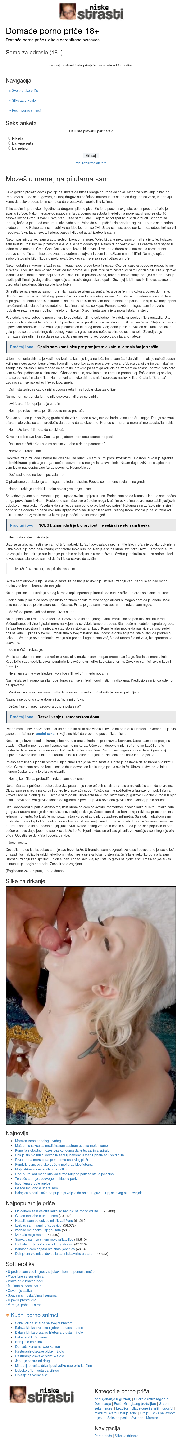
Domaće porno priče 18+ (52, 30)
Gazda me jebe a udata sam (36, 1188)
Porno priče (103, 1435)
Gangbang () (140, 1403)
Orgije (144, 1413)
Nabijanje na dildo (28, 1341)
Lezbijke (122, 1408)
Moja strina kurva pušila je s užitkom (42, 1169)
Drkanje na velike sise (31, 1374)
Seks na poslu (117, 1417)
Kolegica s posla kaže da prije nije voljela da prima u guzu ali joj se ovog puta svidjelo (79, 1192)
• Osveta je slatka (19, 1290)
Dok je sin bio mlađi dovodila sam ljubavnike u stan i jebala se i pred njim (69, 1154)
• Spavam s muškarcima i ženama (31, 1295)
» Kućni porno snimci (25, 110)
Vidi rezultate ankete (91, 162)
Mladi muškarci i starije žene (116, 1413)
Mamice (152, 1417)
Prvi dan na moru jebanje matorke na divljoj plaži (51, 1159)
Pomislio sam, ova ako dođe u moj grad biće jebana (54, 1164)
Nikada (17, 138)
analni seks (45, 733)
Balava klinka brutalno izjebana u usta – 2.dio (49, 1327)
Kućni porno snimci (34, 1314)
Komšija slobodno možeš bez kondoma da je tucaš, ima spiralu (62, 1150)
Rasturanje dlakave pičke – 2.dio (39, 1351)
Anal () (113, 1398)
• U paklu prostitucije (21, 1299)
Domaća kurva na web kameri (37, 1346)
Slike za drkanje (126, 1435)
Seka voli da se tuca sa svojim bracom (44, 1322)
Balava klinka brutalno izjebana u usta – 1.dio (49, 1332)
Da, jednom (21, 148)
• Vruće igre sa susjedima (25, 1276)
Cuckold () (152, 1398)
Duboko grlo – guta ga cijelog (37, 1370)
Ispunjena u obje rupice (32, 1183)
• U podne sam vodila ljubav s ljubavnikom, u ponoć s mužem (51, 1271)
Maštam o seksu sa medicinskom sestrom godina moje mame (61, 1145)
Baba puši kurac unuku (32, 1337)
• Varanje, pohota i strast (24, 1304)
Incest (108, 1408)
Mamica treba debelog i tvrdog (38, 1140)
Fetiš (117, 1403)
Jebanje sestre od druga (33, 1360)
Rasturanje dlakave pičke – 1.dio (39, 1356)
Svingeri (137, 1417)
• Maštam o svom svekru (24, 1285)
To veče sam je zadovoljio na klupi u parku (47, 1178)
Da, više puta (22, 143)
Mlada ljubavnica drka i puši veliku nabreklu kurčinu (53, 1365)
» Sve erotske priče (23, 90)
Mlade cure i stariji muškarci (152, 1408)
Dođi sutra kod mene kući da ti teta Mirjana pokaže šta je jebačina (64, 1173)
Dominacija (103, 1403)
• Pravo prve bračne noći (24, 1281)
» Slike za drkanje (22, 100)
